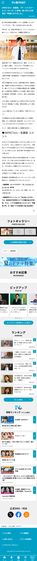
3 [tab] (19, 318)
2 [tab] (17, 318)
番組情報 (13, 251)
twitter (11, 515)
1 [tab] (15, 318)
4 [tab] (21, 318)
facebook (19, 515)
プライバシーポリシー (11, 545)
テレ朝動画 (24, 533)
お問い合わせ (8, 539)
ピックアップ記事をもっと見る (18, 323)
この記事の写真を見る (18, 242)
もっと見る (18, 400)
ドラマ (5, 251)
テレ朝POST (18, 2)
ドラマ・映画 (11, 526)
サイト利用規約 (26, 539)
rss (26, 515)
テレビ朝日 (7, 533)
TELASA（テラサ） (27, 197)
